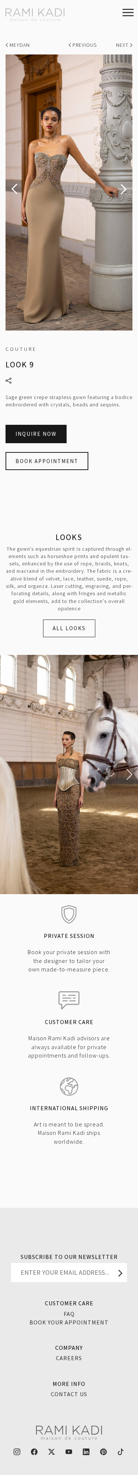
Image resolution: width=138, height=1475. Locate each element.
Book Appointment (46, 461)
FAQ (69, 1313)
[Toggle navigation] (128, 11)
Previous (84, 45)
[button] (9, 774)
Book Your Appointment (69, 1322)
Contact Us (69, 1394)
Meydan (19, 45)
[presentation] (14, 189)
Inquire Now (36, 433)
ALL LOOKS (69, 628)
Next (123, 45)
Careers (69, 1358)
